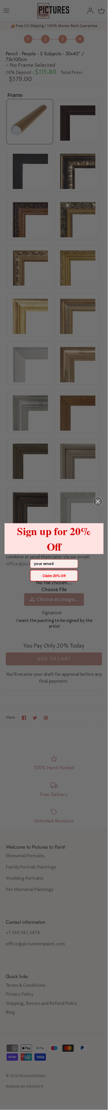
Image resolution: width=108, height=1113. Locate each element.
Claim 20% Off (53, 575)
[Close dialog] (98, 502)
